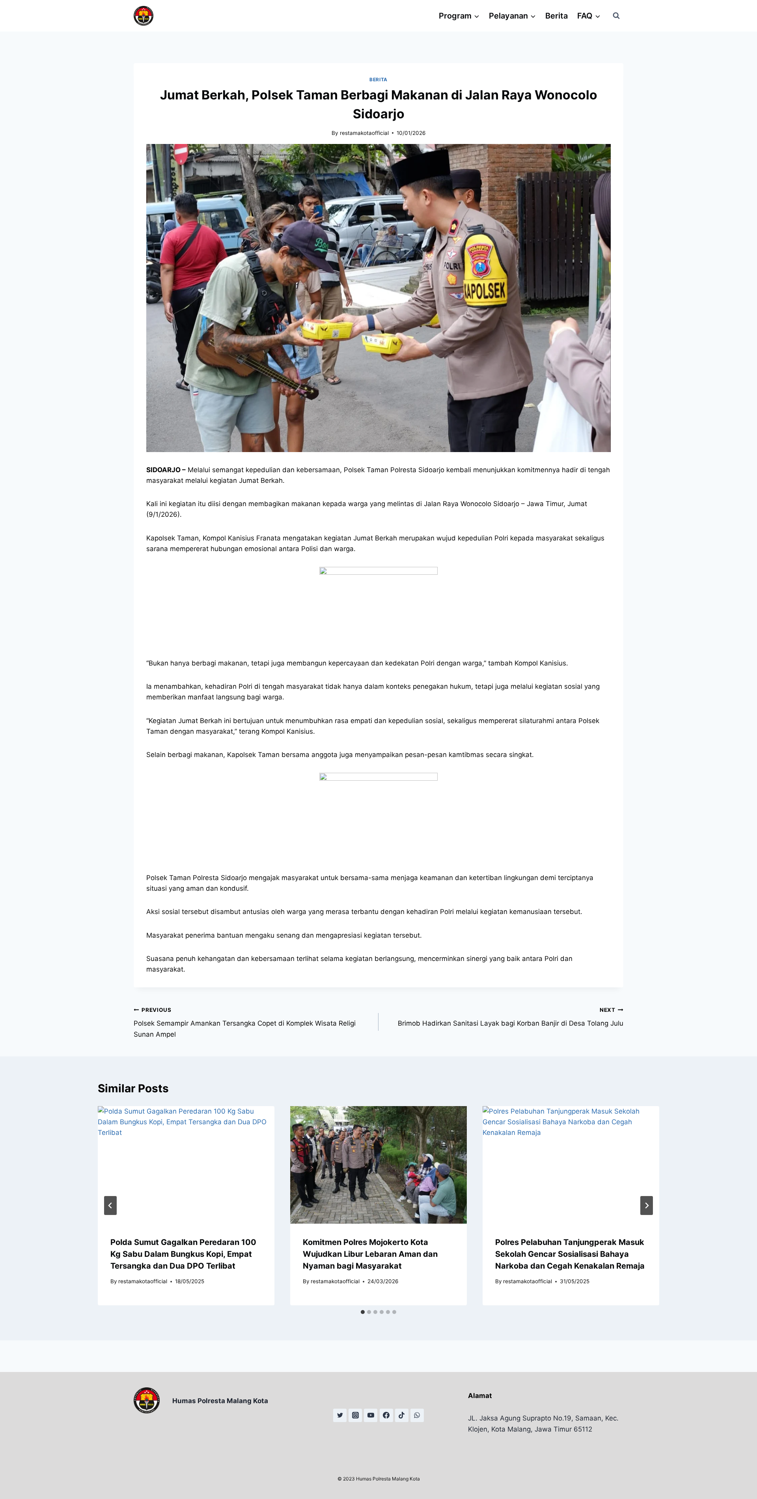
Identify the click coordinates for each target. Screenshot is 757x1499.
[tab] (363, 1312)
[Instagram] (355, 1415)
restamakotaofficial (364, 133)
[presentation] (186, 1165)
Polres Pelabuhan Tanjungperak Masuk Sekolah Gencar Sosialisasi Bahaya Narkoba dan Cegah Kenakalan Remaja (570, 1254)
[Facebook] (386, 1415)
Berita (556, 16)
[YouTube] (370, 1415)
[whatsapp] (417, 1415)
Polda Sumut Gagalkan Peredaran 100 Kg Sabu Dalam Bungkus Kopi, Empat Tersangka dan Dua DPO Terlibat (183, 1254)
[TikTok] (401, 1415)
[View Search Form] (616, 16)
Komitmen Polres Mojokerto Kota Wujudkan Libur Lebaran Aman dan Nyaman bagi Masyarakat (370, 1254)
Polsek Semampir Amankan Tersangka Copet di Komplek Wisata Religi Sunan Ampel (245, 1022)
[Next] (646, 1205)
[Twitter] (340, 1415)
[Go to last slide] (110, 1205)
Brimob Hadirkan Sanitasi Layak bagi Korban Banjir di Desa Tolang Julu (510, 1017)
